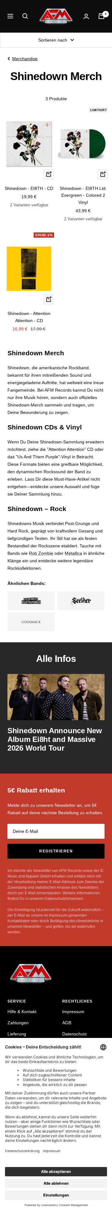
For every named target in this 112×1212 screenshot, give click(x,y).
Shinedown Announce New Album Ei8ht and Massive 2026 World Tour (54, 739)
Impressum (73, 1011)
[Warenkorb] (101, 16)
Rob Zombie (41, 553)
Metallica (73, 553)
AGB (66, 1022)
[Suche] (25, 16)
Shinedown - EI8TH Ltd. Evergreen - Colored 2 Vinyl (83, 195)
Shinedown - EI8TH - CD (29, 188)
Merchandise (25, 58)
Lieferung (16, 1033)
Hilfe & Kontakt (21, 1011)
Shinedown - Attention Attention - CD (28, 317)
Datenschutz (74, 1033)
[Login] (86, 16)
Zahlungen (18, 1022)
